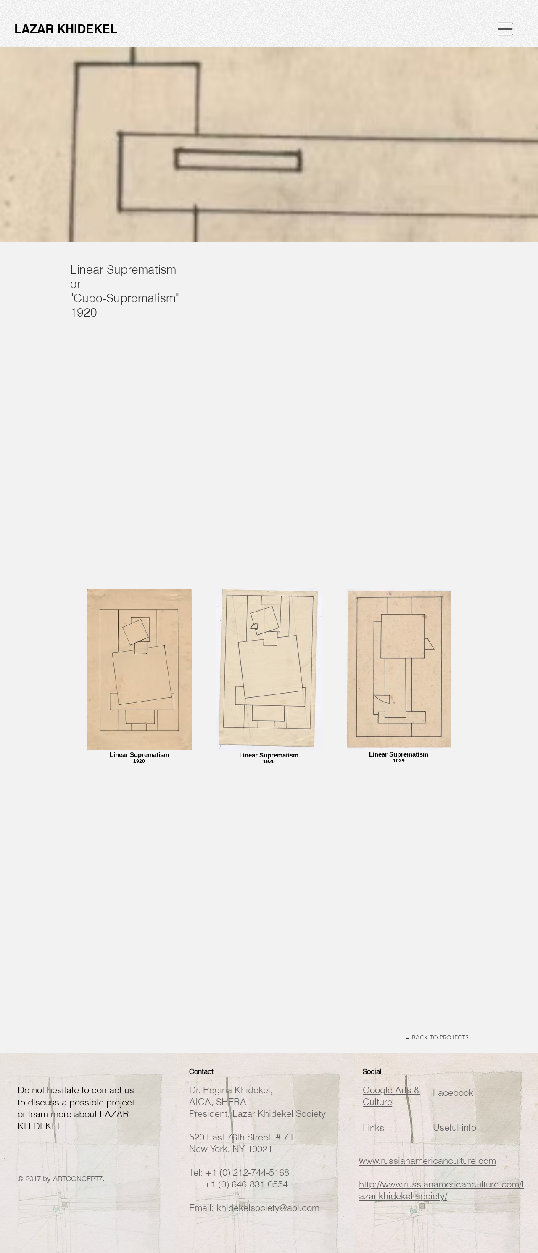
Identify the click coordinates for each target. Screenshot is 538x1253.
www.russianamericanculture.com (427, 1160)
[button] (505, 29)
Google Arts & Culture (391, 1096)
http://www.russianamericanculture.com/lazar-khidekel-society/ (441, 1190)
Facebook (453, 1092)
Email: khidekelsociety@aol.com (254, 1207)
